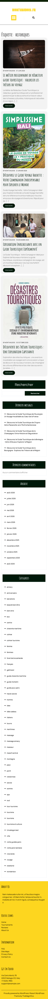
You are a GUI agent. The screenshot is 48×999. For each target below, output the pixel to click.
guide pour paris (13, 688)
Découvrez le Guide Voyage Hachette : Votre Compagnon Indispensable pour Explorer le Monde (23, 180)
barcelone (11, 599)
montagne (11, 759)
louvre (9, 723)
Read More (9, 106)
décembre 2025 (13, 540)
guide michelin (12, 682)
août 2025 (11, 564)
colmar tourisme (13, 640)
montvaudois (10, 71)
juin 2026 (10, 504)
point (9, 771)
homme (10, 700)
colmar (9, 634)
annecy (10, 587)
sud (8, 800)
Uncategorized (12, 830)
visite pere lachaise (14, 848)
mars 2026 (11, 522)
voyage (10, 860)
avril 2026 (11, 516)
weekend (10, 866)
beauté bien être (13, 605)
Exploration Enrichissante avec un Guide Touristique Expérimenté (22, 247)
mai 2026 (10, 510)
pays (8, 765)
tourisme (10, 818)
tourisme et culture (14, 824)
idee (8, 705)
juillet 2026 (11, 498)
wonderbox (11, 871)
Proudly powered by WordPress (16, 993)
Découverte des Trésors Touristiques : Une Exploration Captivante (23, 349)
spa (8, 794)
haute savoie (12, 694)
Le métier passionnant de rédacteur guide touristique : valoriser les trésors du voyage (23, 80)
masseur (10, 747)
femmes (10, 652)
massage (10, 735)
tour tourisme (12, 806)
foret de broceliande (15, 658)
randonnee (11, 777)
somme (10, 788)
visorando (11, 854)
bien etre (10, 611)
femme (9, 646)
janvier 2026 (12, 534)
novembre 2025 (13, 546)
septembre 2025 (13, 558)
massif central (12, 753)
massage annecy (13, 741)
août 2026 (11, 492)
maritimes (11, 729)
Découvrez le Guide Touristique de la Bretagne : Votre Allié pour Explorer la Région (23, 440)
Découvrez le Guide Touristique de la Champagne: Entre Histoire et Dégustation (21, 432)
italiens (10, 717)
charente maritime (14, 628)
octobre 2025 (12, 552)
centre (9, 622)
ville (8, 836)
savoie (9, 783)
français (10, 664)
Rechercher (24, 384)
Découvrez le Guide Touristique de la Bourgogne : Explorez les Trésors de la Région (22, 449)
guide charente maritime (16, 676)
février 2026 (11, 528)
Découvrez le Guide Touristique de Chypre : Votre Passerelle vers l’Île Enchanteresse (22, 423)
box (8, 617)
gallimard (10, 670)
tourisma (10, 812)
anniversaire (12, 593)
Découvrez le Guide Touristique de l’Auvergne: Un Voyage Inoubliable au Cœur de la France (23, 415)
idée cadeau (11, 711)
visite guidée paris (14, 842)
